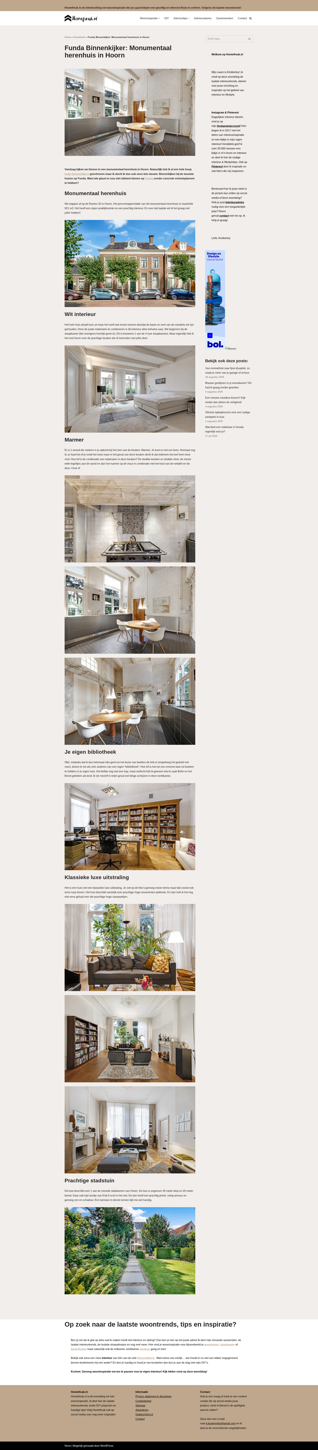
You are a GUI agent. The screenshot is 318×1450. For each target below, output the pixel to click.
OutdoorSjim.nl (144, 1414)
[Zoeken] (250, 18)
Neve (68, 1445)
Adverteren (141, 1410)
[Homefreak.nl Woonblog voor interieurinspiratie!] (81, 18)
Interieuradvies (203, 18)
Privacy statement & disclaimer (153, 1396)
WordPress (106, 1445)
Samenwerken (224, 18)
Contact (242, 18)
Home (68, 37)
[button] (159, 18)
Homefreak (79, 37)
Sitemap (140, 1405)
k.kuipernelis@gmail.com (221, 1423)
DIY (166, 18)
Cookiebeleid (143, 1401)
